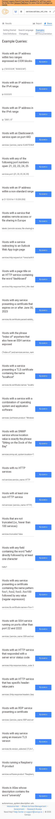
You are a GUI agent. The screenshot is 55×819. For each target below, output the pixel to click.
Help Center (19, 812)
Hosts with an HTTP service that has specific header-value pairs (18, 682)
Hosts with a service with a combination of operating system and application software (17, 404)
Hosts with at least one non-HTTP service (15, 495)
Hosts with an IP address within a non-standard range (18, 189)
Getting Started (9, 30)
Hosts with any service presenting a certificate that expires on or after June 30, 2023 (17, 306)
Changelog (23, 34)
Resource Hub (13, 806)
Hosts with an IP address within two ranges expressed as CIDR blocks (17, 57)
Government (19, 809)
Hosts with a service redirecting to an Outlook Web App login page (16, 246)
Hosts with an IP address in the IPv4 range (17, 84)
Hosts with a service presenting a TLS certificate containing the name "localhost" (17, 371)
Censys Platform (21, 3)
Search (44, 62)
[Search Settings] (21, 11)
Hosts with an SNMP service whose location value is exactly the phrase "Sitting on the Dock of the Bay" (17, 439)
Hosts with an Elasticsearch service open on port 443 (17, 135)
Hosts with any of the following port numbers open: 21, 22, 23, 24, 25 (15, 162)
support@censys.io (34, 812)
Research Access (34, 809)
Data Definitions (9, 34)
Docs (49, 23)
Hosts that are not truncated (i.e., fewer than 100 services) (16, 522)
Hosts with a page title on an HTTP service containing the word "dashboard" (17, 275)
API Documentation (44, 34)
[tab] (7, 23)
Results (8, 23)
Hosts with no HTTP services (13, 469)
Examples (40, 30)
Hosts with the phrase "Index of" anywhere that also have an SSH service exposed (16, 339)
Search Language (26, 30)
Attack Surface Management (34, 806)
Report (39, 23)
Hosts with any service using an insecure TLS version (15, 737)
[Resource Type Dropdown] (15, 11)
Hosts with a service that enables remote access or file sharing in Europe (17, 216)
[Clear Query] (50, 11)
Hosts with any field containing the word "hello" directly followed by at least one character (17, 553)
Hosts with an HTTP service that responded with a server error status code (18, 653)
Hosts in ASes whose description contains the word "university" (15, 791)
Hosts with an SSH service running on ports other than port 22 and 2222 (17, 624)
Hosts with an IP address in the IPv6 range (17, 109)
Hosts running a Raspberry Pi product (17, 764)
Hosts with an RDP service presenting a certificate (17, 710)
